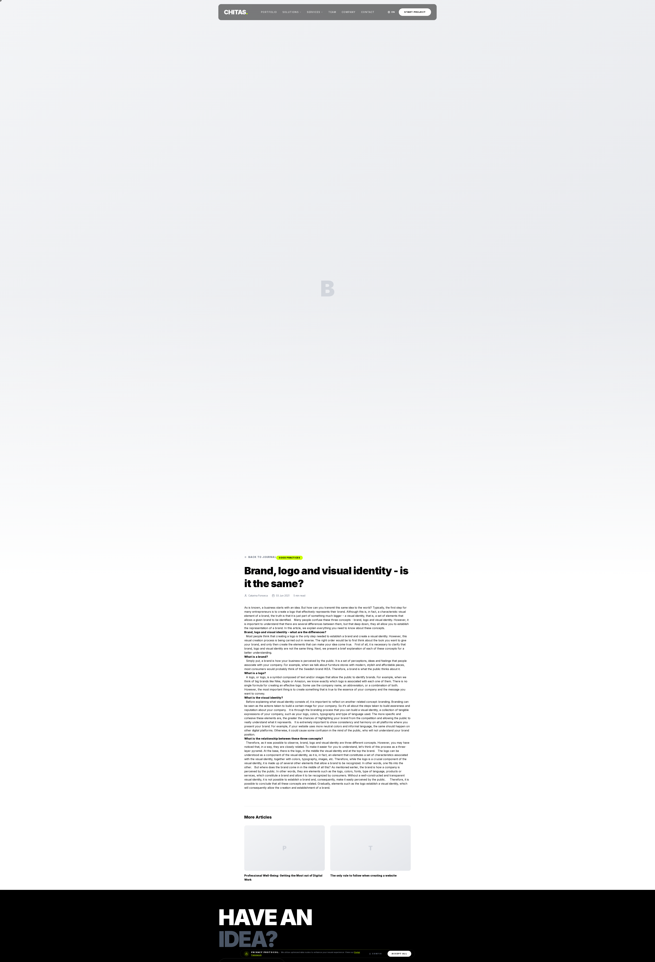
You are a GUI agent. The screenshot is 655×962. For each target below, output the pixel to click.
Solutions (290, 12)
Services (313, 12)
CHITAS (236, 12)
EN (393, 12)
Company (349, 12)
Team (332, 12)
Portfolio (269, 12)
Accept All (399, 954)
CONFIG (377, 954)
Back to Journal (262, 557)
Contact (368, 12)
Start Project (415, 12)
